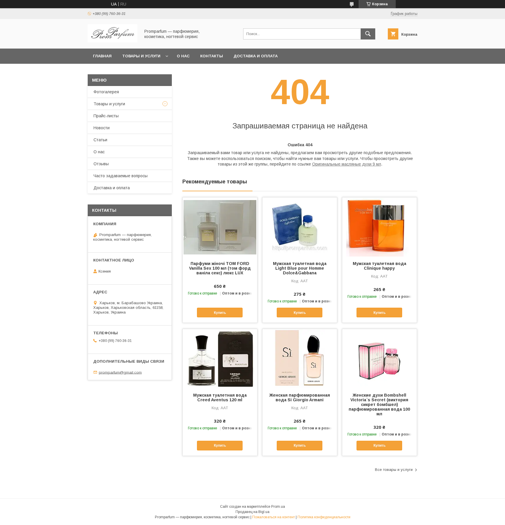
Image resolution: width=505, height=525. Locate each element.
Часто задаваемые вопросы (121, 175)
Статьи (100, 139)
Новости (102, 127)
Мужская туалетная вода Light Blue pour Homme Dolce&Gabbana (299, 268)
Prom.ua (278, 507)
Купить (220, 313)
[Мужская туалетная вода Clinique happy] (379, 226)
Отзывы (101, 163)
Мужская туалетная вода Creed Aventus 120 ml (220, 397)
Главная (102, 56)
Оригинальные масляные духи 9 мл (346, 164)
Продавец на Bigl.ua (252, 512)
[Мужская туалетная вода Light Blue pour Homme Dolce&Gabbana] (299, 226)
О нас (183, 56)
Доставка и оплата (256, 56)
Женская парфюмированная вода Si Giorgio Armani (299, 397)
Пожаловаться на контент (273, 517)
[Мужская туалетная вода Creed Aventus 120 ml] (220, 358)
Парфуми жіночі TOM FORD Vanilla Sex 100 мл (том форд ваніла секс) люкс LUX (220, 268)
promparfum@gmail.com (120, 372)
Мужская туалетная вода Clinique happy (379, 266)
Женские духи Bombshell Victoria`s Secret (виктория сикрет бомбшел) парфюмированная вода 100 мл (379, 404)
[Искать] (368, 33)
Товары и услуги (141, 56)
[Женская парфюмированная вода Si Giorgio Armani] (299, 358)
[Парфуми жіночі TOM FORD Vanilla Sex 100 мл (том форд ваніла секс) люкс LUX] (220, 226)
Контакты (211, 56)
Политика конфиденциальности (324, 517)
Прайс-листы (106, 115)
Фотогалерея (106, 91)
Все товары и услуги (394, 469)
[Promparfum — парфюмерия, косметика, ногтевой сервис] (112, 41)
